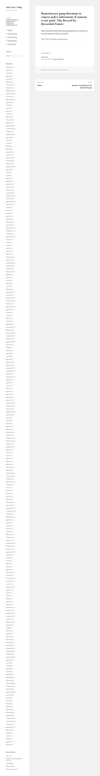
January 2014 (9, 505)
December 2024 (9, 125)
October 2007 (9, 724)
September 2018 (9, 342)
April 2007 (8, 741)
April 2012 (8, 566)
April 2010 (8, 636)
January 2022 (9, 225)
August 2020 (9, 274)
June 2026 (8, 73)
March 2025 (9, 117)
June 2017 (8, 385)
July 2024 (8, 140)
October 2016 (9, 409)
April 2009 (8, 671)
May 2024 (8, 146)
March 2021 (9, 254)
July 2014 (8, 487)
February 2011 (9, 607)
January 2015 (9, 470)
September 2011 (9, 587)
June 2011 (8, 595)
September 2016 (9, 412)
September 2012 (9, 552)
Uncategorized (64, 70)
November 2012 (9, 546)
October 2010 (9, 619)
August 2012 (9, 555)
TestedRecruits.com (10, 21)
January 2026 (9, 88)
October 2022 (9, 198)
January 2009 (9, 680)
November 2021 (9, 231)
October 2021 (9, 233)
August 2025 (9, 102)
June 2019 (8, 315)
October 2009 (9, 654)
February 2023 (9, 187)
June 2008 (8, 701)
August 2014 (9, 485)
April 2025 (8, 114)
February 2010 (9, 642)
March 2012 (9, 569)
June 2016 (8, 420)
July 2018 (8, 347)
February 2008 (9, 712)
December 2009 (9, 648)
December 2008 (9, 683)
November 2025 (9, 93)
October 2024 (9, 131)
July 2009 (8, 663)
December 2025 (9, 90)
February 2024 (9, 152)
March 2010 (9, 639)
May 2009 (8, 668)
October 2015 (9, 444)
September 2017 (9, 377)
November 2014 (9, 476)
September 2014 (9, 482)
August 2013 (9, 520)
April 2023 (8, 181)
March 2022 (9, 219)
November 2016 (9, 406)
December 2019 (9, 298)
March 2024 (9, 149)
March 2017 (9, 394)
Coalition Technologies (58, 59)
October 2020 (9, 269)
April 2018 (8, 356)
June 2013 (8, 525)
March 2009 (9, 674)
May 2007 (8, 739)
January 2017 (9, 400)
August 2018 (9, 344)
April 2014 (8, 496)
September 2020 (9, 271)
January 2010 (9, 645)
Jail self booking (9, 763)
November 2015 (9, 441)
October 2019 (9, 304)
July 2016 (8, 417)
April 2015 (8, 461)
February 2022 (9, 222)
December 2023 (9, 158)
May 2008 (8, 703)
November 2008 (9, 686)
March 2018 (9, 359)
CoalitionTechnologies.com (12, 19)
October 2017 (9, 374)
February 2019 (9, 327)
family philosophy (12, 44)
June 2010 (8, 631)
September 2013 (9, 517)
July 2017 (8, 382)
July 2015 (8, 452)
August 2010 (9, 625)
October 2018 (9, 339)
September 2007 (9, 727)
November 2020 (9, 266)
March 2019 (9, 324)
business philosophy (12, 37)
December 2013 (9, 508)
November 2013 (9, 511)
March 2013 (9, 534)
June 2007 (8, 736)
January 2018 (9, 365)
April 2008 (8, 706)
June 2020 (8, 280)
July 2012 (8, 558)
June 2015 (8, 455)
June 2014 (8, 490)
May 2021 (8, 248)
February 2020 (9, 292)
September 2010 (9, 622)
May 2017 (8, 388)
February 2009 (9, 677)
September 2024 (9, 134)
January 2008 (9, 715)
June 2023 (8, 175)
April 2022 (8, 216)
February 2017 (9, 397)
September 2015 (9, 447)
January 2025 (9, 123)
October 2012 (9, 549)
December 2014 (9, 473)
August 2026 (9, 67)
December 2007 (9, 718)
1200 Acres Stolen (10, 766)
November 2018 (9, 336)
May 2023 (8, 178)
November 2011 (9, 581)
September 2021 (9, 236)
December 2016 (9, 403)
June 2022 (8, 210)
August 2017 (9, 379)
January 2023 (9, 190)
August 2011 (9, 590)
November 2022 (9, 196)
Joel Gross (55, 70)
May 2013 (8, 528)
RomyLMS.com (9, 23)
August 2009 (9, 660)
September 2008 (9, 692)
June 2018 (8, 350)
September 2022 (9, 201)
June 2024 (8, 143)
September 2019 (9, 306)
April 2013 (8, 531)
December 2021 (9, 228)
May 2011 (8, 598)
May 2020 (8, 283)
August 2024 (9, 137)
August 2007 (9, 730)
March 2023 (9, 184)
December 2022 (9, 193)
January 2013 (9, 540)
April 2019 (8, 321)
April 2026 (8, 79)
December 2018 (9, 333)
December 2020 (9, 263)
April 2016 (8, 426)
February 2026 (9, 85)
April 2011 (8, 601)
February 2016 (9, 432)
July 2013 (8, 523)
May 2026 (8, 76)
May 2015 (8, 458)
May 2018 (8, 353)
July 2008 (8, 698)
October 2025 (9, 96)
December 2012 (9, 543)
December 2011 (9, 578)
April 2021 (8, 251)
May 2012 (8, 563)
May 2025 (8, 111)
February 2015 (9, 467)
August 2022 (9, 204)
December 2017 (9, 368)
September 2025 (9, 99)
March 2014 (9, 499)
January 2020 (9, 295)
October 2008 (9, 689)
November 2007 (9, 721)
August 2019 (9, 309)
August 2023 (9, 169)
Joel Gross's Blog (14, 7)
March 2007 (9, 744)
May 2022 (8, 213)
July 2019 (8, 312)
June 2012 (8, 560)
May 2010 (8, 633)
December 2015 (9, 438)
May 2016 (8, 423)
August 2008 (9, 695)
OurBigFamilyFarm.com (11, 25)
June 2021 (8, 245)
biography (10, 30)
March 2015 (9, 464)
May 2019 (8, 318)
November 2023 (9, 161)
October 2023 (9, 163)
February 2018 (9, 362)
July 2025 (8, 105)
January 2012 (9, 575)
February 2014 (9, 502)
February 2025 (9, 120)
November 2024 (9, 128)
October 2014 (9, 479)
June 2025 (8, 108)
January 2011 (9, 610)
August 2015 (9, 450)
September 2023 (9, 166)
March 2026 (9, 82)
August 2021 (9, 239)
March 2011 (9, 604)
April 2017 (8, 391)
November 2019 (9, 301)
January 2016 (9, 435)
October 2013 (9, 514)
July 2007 (8, 733)
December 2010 (9, 613)
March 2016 (9, 429)
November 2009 (9, 651)
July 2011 (8, 593)
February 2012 (9, 572)
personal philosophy (12, 33)
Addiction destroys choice (12, 769)
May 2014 (8, 493)
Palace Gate (8, 756)
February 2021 (9, 257)
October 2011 (9, 584)
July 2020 (8, 277)
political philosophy (12, 40)
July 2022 (8, 207)
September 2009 (9, 657)
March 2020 (9, 289)
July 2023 (8, 172)
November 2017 (9, 371)
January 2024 (9, 155)
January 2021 (9, 260)
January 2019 (9, 330)
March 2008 (9, 709)
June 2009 (8, 666)
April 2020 (8, 286)
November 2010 (9, 616)
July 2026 (8, 70)
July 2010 (8, 628)
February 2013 (9, 537)
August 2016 (9, 414)
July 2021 (8, 242)
